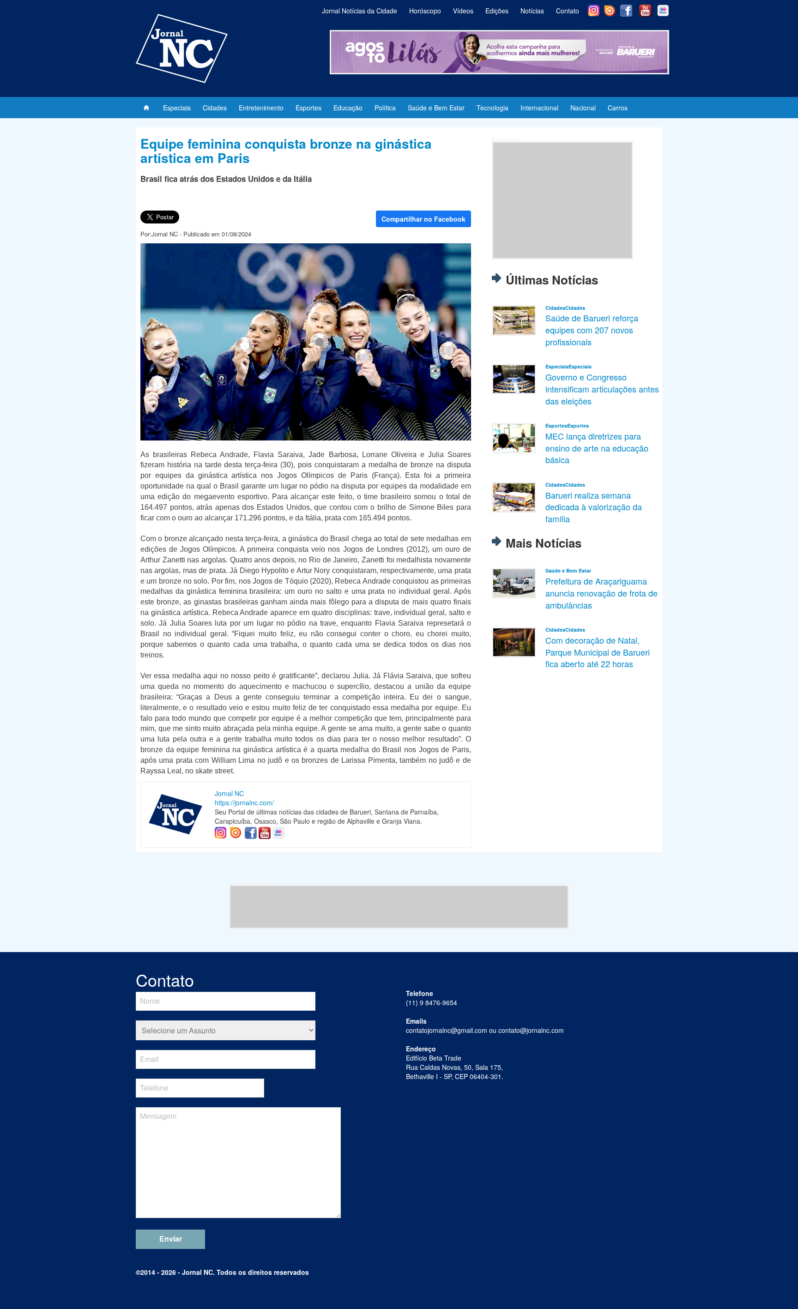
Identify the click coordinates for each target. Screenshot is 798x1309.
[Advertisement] (562, 200)
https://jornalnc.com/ (244, 802)
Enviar (170, 1238)
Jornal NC (229, 793)
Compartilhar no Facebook (423, 218)
